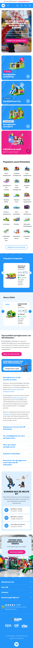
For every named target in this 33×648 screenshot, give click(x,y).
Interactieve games (8, 391)
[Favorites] (25, 5)
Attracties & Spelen (16, 389)
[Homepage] (3, 5)
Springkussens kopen (18, 397)
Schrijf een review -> (11, 609)
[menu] (8, 5)
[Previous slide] (2, 272)
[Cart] (29, 5)
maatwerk (6, 414)
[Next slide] (30, 272)
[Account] (21, 5)
